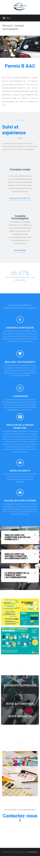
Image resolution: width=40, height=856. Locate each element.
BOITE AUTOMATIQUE (20, 703)
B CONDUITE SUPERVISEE (20, 685)
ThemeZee (32, 852)
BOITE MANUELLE (20, 716)
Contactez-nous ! (20, 818)
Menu (8, 18)
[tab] (20, 537)
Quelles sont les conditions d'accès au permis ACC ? (17, 537)
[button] (20, 199)
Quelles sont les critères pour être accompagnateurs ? (16, 556)
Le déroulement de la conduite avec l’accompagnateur (17, 575)
